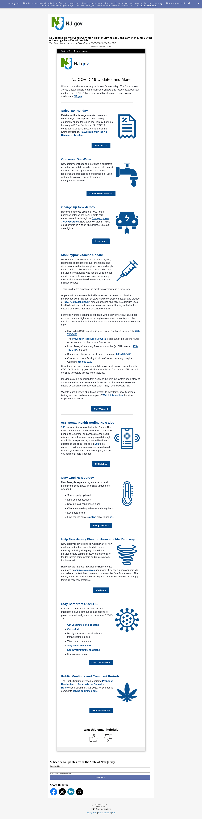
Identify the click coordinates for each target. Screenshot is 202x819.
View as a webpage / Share (101, 46)
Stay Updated (101, 409)
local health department (77, 302)
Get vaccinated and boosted (83, 625)
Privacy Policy (92, 813)
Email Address (56, 766)
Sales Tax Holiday (74, 110)
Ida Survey (101, 590)
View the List (101, 145)
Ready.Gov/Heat (101, 525)
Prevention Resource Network (89, 339)
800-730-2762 (123, 354)
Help (113, 813)
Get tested (73, 629)
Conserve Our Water (76, 159)
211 (112, 517)
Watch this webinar (113, 395)
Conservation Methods (101, 193)
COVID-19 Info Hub (101, 662)
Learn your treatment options (83, 650)
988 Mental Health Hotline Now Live (87, 422)
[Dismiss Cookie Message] (198, 3)
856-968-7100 (84, 362)
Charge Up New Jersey (78, 207)
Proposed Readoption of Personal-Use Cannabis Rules (87, 684)
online (92, 517)
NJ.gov (78, 96)
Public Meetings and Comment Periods (90, 676)
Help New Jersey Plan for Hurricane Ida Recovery (98, 539)
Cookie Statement (148, 5)
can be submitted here (85, 691)
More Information (101, 710)
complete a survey (84, 570)
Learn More (101, 241)
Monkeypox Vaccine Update (82, 255)
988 (63, 427)
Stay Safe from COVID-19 (79, 604)
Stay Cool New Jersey (77, 477)
